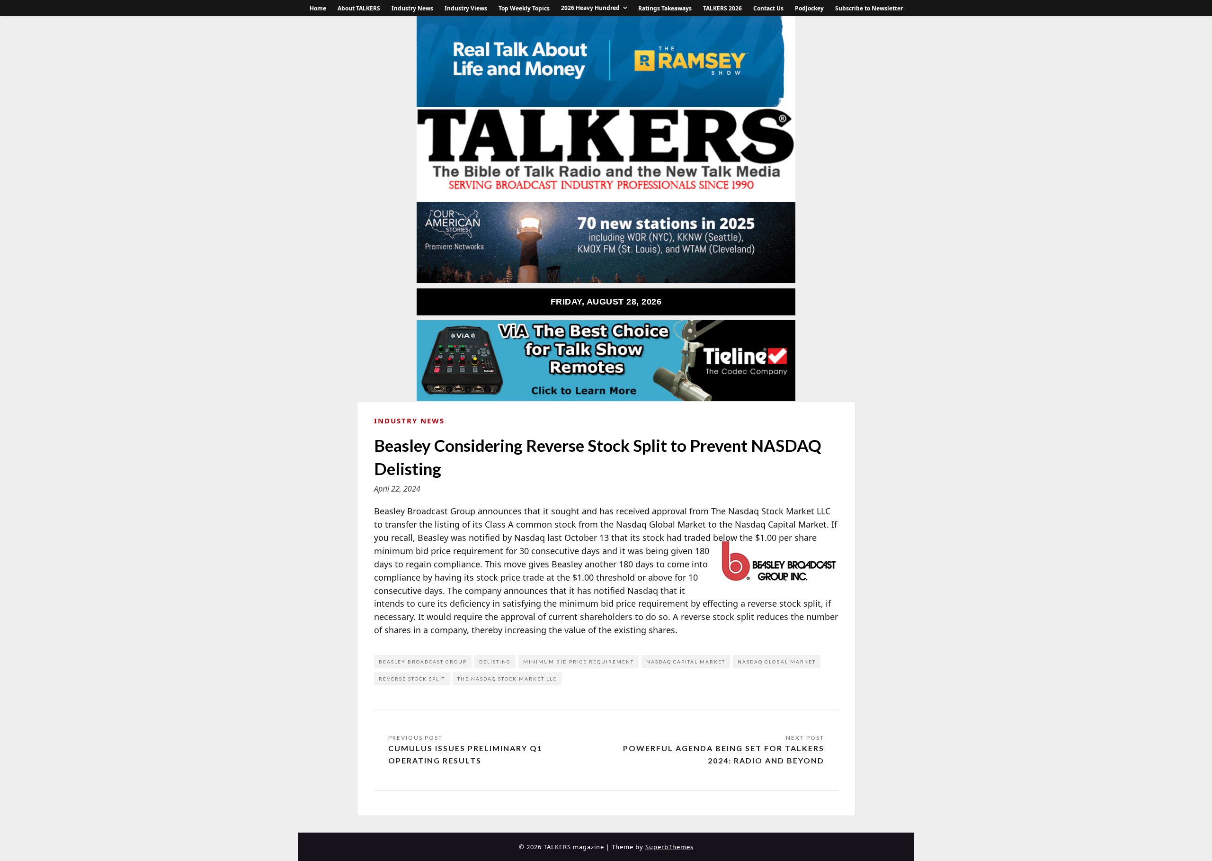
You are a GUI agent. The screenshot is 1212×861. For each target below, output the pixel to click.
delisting (495, 661)
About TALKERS (359, 8)
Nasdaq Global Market (777, 661)
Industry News (412, 8)
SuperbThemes (669, 847)
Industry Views (466, 8)
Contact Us (768, 8)
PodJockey (809, 8)
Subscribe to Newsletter (869, 8)
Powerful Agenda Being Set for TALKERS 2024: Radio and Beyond (723, 754)
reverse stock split (412, 679)
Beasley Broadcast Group (423, 661)
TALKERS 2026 (722, 8)
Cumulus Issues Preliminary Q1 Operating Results (465, 754)
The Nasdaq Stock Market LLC (507, 679)
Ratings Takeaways (665, 8)
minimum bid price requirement (578, 661)
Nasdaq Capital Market (685, 661)
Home (318, 8)
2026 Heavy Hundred (590, 8)
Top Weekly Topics (524, 8)
